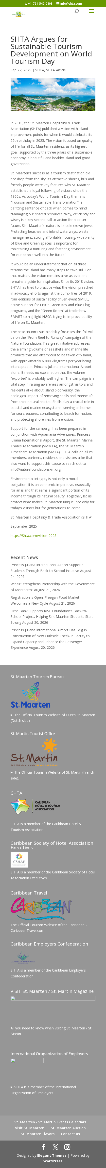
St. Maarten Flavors (37, 1133)
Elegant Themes (52, 1155)
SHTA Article (56, 70)
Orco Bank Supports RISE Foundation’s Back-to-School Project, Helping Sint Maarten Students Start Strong (52, 617)
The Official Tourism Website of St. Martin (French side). (52, 775)
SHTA (39, 70)
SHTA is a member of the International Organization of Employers (43, 1090)
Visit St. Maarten (29, 1128)
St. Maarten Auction (68, 1128)
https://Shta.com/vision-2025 (33, 535)
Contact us (70, 1133)
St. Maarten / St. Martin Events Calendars (50, 1122)
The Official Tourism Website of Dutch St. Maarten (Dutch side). (53, 718)
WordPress (53, 1161)
